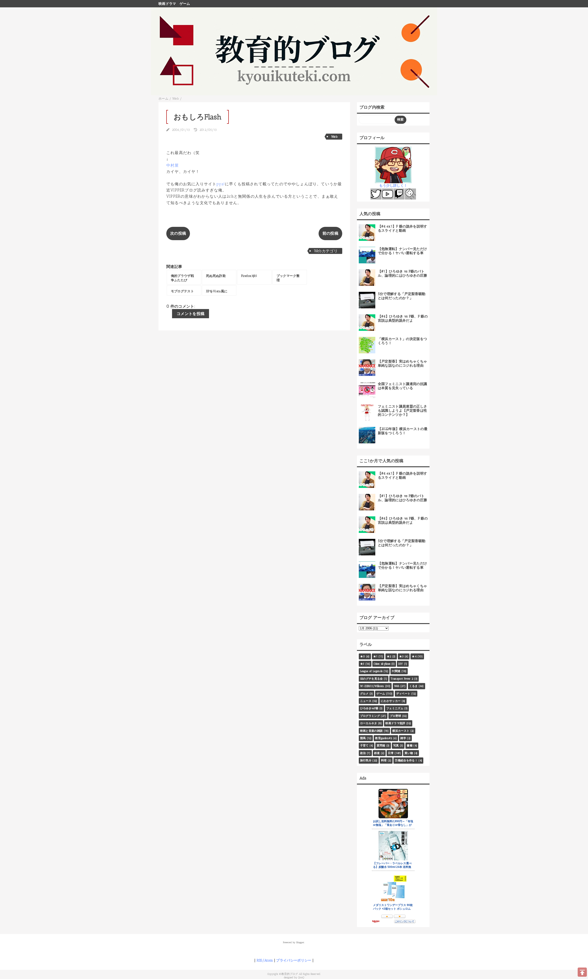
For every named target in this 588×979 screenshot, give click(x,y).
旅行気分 (365, 760)
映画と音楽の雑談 (371, 730)
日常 (391, 753)
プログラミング (370, 715)
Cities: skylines (382, 663)
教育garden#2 (383, 738)
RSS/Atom (265, 960)
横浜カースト (400, 730)
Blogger (300, 942)
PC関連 (396, 671)
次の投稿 (178, 233)
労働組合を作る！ (406, 760)
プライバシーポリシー (293, 960)
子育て (364, 745)
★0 (362, 656)
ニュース (365, 701)
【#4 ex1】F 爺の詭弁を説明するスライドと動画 (402, 228)
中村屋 (172, 165)
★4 (414, 656)
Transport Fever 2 (402, 678)
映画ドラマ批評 (395, 723)
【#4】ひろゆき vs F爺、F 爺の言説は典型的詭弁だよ (403, 318)
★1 (375, 656)
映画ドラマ (167, 4)
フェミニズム (394, 708)
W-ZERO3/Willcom (372, 686)
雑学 (403, 738)
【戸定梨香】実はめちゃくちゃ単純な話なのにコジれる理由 (402, 363)
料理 (384, 760)
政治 (363, 753)
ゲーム (185, 4)
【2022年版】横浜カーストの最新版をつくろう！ (402, 431)
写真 (396, 745)
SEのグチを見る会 (371, 678)
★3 (401, 656)
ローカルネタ (368, 723)
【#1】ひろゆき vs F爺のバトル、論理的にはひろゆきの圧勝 (402, 273)
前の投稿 (330, 233)
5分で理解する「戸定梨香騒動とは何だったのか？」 (402, 296)
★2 (389, 656)
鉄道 (377, 753)
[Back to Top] (582, 972)
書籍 (410, 745)
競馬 (363, 738)
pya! (220, 184)
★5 (362, 663)
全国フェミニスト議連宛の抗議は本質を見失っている (402, 386)
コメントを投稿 (190, 313)
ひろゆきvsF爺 (369, 708)
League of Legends (371, 671)
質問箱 (381, 745)
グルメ (364, 693)
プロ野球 (395, 715)
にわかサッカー (391, 701)
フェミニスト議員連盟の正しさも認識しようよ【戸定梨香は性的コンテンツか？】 (402, 410)
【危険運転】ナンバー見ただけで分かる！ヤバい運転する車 (402, 251)
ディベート (403, 693)
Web (334, 136)
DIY (400, 663)
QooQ (301, 977)
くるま (413, 686)
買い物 (408, 753)
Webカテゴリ (326, 251)
